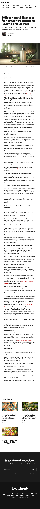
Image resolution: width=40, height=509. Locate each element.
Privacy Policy (27, 497)
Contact (14, 497)
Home (4, 494)
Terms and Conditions (20, 497)
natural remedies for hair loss (18, 168)
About (12, 497)
